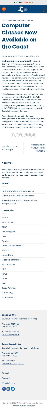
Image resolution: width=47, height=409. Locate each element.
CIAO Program (9, 231)
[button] (4, 9)
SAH (4, 283)
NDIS (4, 269)
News (15, 20)
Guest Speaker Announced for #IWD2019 (38, 147)
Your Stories (7, 297)
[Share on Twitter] (21, 135)
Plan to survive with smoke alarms (18, 195)
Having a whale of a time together (18, 191)
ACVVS (5, 217)
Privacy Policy (7, 373)
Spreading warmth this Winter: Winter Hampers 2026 (19, 202)
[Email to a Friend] (26, 135)
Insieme (5, 250)
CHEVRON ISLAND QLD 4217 (13, 363)
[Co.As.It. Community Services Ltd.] (23, 9)
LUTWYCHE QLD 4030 (10, 334)
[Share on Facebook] (17, 135)
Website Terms (8, 383)
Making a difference (11, 259)
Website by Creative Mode (23, 406)
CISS (4, 236)
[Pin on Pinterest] (30, 135)
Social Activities (25, 20)
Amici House (7, 222)
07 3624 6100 (27, 2)
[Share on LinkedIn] (34, 135)
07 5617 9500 (14, 353)
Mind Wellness (8, 264)
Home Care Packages (12, 245)
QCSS (4, 278)
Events (5, 241)
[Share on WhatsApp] (13, 135)
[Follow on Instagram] (8, 389)
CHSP (4, 227)
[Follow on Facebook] (4, 389)
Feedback (6, 378)
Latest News (7, 20)
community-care (33, 56)
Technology (7, 292)
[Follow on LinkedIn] (13, 389)
